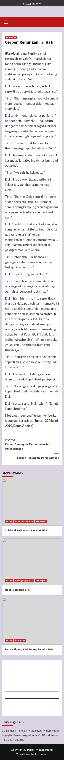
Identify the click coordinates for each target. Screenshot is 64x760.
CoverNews (23, 754)
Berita (9, 521)
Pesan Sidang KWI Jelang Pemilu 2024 (29, 649)
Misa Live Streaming (32, 673)
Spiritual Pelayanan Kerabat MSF (26, 530)
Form (32, 694)
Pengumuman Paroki (32, 680)
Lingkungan (32, 702)
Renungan (11, 37)
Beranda (32, 666)
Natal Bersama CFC (17, 589)
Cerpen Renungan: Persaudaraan (38, 455)
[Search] (58, 22)
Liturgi (32, 687)
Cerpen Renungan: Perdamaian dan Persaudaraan (27, 444)
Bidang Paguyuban (24, 521)
